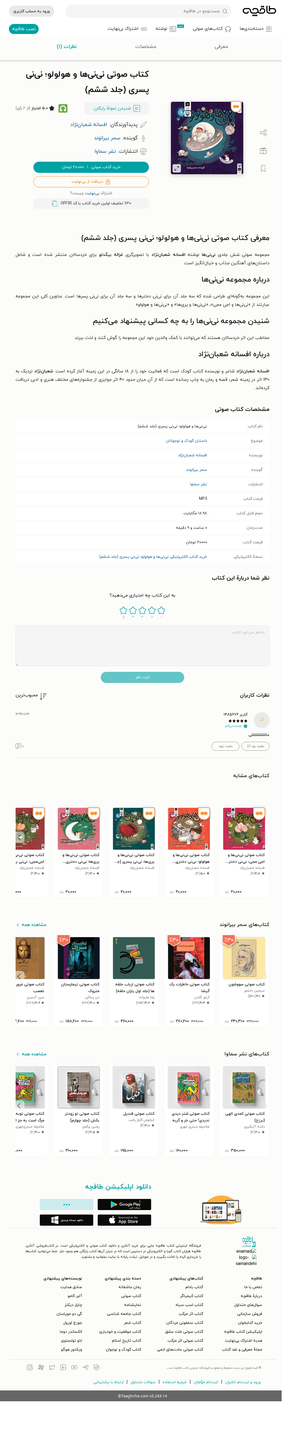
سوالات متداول (143, 1382)
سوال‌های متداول (248, 1305)
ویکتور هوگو (71, 1349)
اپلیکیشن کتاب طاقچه (243, 1331)
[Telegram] (85, 1368)
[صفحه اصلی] (259, 11)
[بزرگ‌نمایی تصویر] (177, 168)
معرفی (221, 46)
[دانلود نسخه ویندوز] (66, 1220)
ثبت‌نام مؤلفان (206, 1382)
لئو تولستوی (71, 1340)
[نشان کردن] (263, 168)
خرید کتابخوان (250, 1322)
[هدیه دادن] (263, 150)
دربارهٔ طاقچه (251, 1296)
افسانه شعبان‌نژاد (192, 455)
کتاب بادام (194, 1287)
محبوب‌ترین (27, 695)
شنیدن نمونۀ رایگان (112, 108)
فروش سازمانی (249, 1314)
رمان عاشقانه (130, 1287)
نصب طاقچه (24, 29)
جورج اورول (72, 1322)
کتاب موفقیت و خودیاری (120, 1331)
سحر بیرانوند (196, 469)
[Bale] (96, 1368)
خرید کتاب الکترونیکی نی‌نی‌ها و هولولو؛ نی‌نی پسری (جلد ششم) (153, 556)
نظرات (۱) (67, 46)
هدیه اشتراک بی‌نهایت (243, 1340)
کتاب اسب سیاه (189, 1305)
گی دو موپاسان (69, 1314)
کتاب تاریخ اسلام (126, 1340)
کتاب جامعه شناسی (124, 1314)
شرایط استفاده (175, 1382)
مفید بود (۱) (255, 746)
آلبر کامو (75, 1296)
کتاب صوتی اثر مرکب (185, 1340)
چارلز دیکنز (73, 1305)
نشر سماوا (198, 484)
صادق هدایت (71, 1287)
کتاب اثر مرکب (191, 1314)
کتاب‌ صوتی (131, 1296)
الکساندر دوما (71, 1331)
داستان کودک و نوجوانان (186, 440)
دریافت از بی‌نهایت (87, 181)
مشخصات (145, 46)
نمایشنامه (132, 1305)
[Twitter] (52, 1368)
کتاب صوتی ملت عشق (184, 1331)
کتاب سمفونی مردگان (184, 1322)
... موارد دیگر (66, 1204)
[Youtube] (74, 1368)
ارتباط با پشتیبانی (109, 1382)
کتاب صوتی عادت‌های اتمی (180, 1349)
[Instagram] (29, 1368)
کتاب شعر (132, 1322)
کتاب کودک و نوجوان (123, 1349)
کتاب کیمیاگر (191, 1296)
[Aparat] (40, 1368)
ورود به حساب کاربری (31, 11)
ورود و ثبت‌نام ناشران (243, 1382)
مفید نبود (225, 746)
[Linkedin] (63, 1368)
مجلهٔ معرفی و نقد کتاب (242, 1349)
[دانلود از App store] (124, 1220)
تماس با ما (253, 1287)
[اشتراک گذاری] (263, 133)
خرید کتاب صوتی (91, 167)
